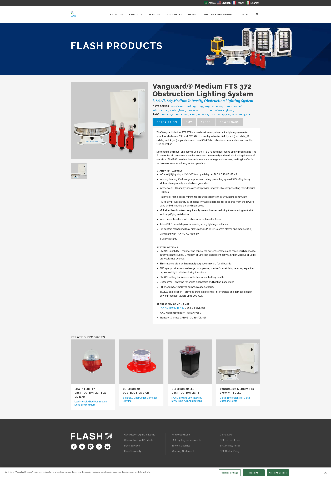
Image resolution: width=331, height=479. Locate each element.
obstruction (160, 110)
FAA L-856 (167, 114)
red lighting (178, 110)
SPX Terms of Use (230, 440)
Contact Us (226, 434)
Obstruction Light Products (138, 440)
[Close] (325, 473)
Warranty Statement (183, 451)
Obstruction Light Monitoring (139, 434)
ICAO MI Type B (241, 114)
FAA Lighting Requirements (186, 440)
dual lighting (194, 106)
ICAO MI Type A (221, 114)
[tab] (166, 122)
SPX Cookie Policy (229, 451)
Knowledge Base (181, 434)
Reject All (253, 472)
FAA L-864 (182, 114)
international (233, 106)
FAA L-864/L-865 (199, 114)
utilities (207, 110)
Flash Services (132, 445)
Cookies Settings (230, 472)
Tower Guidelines (181, 445)
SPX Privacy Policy (230, 445)
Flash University (132, 451)
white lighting (224, 110)
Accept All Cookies (278, 472)
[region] (165, 473)
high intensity (214, 106)
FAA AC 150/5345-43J (172, 307)
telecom (194, 110)
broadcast (177, 106)
